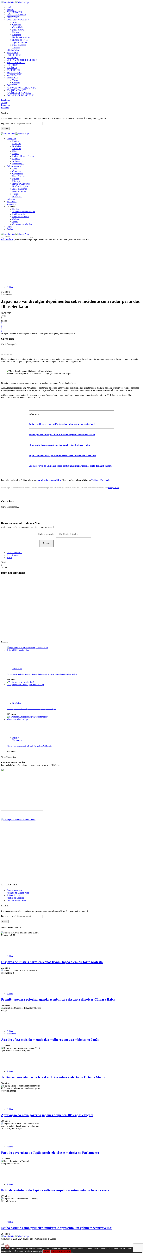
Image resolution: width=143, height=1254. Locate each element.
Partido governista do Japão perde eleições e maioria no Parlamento (50, 1152)
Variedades (17, 668)
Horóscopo (17, 196)
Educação (16, 35)
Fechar (46, 1251)
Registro (10, 9)
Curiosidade (17, 27)
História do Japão (20, 40)
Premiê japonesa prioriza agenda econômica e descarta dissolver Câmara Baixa (58, 999)
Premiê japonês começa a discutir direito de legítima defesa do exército (62, 434)
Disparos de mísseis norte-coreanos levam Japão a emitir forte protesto (52, 962)
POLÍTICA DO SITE (16, 90)
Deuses (15, 32)
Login (9, 7)
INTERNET (12, 57)
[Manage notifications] (7, 1246)
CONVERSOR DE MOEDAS (20, 95)
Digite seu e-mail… (47, 534)
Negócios (16, 146)
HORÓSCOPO (14, 55)
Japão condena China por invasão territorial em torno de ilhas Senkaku (62, 455)
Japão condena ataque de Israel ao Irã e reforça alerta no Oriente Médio (53, 1077)
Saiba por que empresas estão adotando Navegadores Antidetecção (29, 746)
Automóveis (17, 161)
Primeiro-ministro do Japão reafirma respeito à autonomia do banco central (55, 1190)
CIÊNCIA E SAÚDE (16, 14)
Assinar (5, 129)
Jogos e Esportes (19, 42)
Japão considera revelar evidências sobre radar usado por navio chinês (62, 424)
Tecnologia (17, 740)
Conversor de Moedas (22, 224)
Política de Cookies (20, 216)
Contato (15, 209)
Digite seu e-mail (9, 123)
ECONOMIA (13, 50)
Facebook (105, 480)
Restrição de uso (113, 488)
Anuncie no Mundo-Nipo (23, 211)
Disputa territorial (14, 552)
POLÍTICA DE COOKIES (19, 93)
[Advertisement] (71, 261)
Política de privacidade (60, 1251)
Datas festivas (18, 30)
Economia (16, 143)
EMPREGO (12, 77)
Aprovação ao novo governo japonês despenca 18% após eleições (47, 1115)
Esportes (16, 158)
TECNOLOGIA (14, 72)
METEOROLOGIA (16, 62)
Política (15, 141)
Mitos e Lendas (19, 45)
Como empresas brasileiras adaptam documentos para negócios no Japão (31, 709)
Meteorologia (18, 163)
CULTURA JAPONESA (18, 19)
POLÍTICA (12, 67)
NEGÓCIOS (12, 65)
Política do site (18, 214)
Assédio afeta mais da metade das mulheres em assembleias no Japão (50, 1039)
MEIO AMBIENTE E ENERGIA (22, 60)
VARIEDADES (14, 75)
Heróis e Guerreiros (21, 37)
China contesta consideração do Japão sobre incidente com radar (59, 445)
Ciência (15, 151)
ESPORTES (12, 52)
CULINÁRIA (13, 17)
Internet (15, 153)
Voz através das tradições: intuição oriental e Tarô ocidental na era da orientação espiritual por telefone (42, 674)
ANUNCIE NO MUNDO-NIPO (21, 88)
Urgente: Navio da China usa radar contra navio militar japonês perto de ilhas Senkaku (70, 466)
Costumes (16, 25)
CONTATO (12, 85)
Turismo (16, 47)
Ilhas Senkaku (13, 555)
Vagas (15, 80)
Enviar (4, 921)
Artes (14, 22)
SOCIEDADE (13, 70)
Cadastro (16, 82)
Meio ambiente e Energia (23, 156)
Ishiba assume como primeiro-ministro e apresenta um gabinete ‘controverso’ (56, 1228)
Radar (9, 557)
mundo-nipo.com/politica (49, 480)
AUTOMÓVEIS (14, 12)
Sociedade (16, 148)
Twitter (94, 480)
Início (3, 239)
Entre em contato (14, 890)
